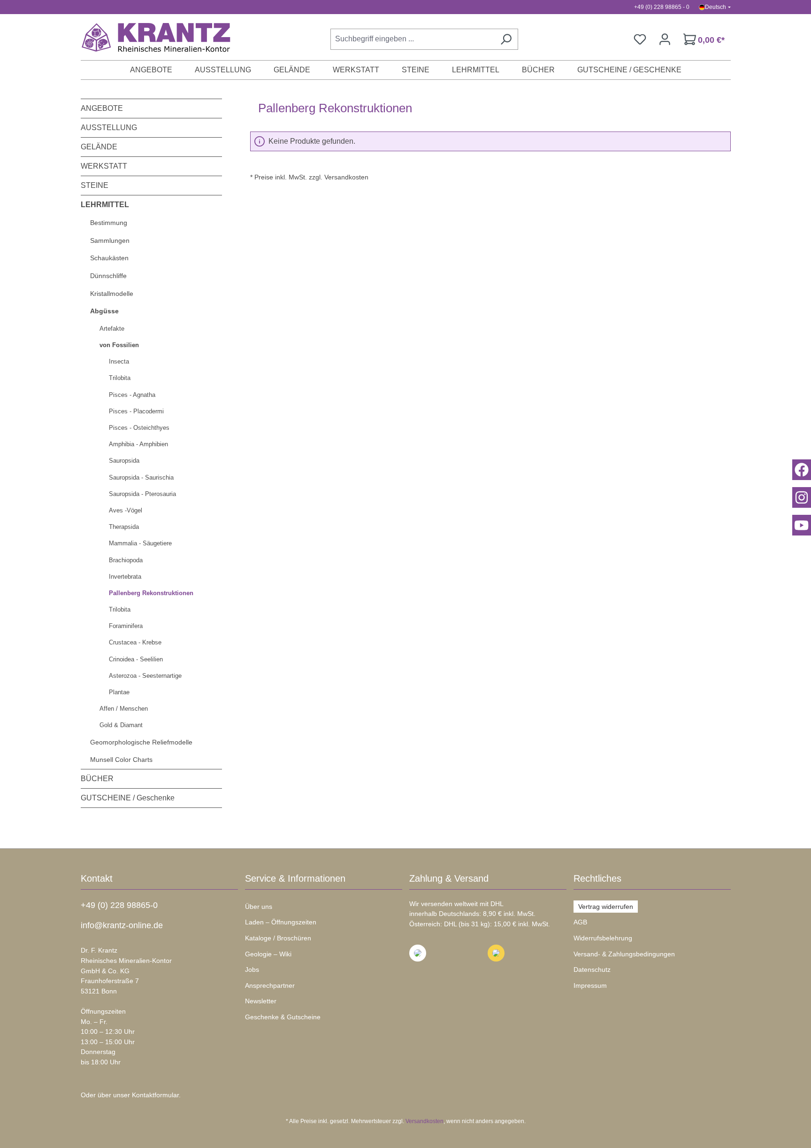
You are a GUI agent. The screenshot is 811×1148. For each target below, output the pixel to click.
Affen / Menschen (123, 708)
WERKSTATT (104, 166)
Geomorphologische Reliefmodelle (141, 742)
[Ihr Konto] (664, 39)
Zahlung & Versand (449, 878)
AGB (580, 922)
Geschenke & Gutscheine (283, 1017)
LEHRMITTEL (105, 205)
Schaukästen (109, 258)
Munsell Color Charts (121, 759)
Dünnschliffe (108, 275)
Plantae (119, 692)
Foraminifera (126, 625)
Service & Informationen (295, 878)
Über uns (258, 906)
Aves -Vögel (125, 510)
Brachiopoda (126, 560)
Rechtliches (597, 878)
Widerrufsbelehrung (603, 938)
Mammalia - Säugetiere (140, 543)
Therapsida (124, 526)
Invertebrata (125, 576)
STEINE (94, 185)
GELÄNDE (99, 147)
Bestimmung (108, 222)
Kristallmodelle (111, 293)
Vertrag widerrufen (605, 906)
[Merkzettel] (639, 39)
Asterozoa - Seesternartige (145, 675)
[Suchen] (506, 39)
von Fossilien (119, 345)
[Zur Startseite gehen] (151, 37)
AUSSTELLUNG (109, 128)
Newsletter (260, 1001)
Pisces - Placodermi (136, 411)
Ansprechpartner (270, 985)
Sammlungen (110, 240)
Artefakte (111, 328)
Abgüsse (104, 311)
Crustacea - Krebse (135, 642)
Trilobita (119, 377)
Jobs (252, 969)
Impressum (590, 985)
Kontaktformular (155, 1095)
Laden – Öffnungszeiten (280, 922)
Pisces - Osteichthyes (139, 427)
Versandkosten (425, 1121)
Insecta (119, 361)
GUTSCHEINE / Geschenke (128, 798)
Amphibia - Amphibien (138, 444)
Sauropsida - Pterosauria (142, 493)
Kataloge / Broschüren (278, 938)
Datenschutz (592, 969)
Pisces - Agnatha (132, 394)
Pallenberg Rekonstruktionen (151, 593)
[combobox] (412, 39)
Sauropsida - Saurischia (141, 477)
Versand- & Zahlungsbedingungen (624, 954)
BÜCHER (97, 779)
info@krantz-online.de (122, 925)
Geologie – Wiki (268, 954)
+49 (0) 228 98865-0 (119, 905)
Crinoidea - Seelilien (136, 659)
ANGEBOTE (102, 108)
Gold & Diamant (121, 725)
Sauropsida (124, 460)
